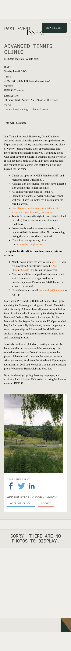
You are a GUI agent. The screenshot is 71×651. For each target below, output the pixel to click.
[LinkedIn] (32, 485)
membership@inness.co (32, 244)
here (53, 262)
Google (46, 503)
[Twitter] (21, 485)
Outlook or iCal (21, 503)
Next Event (54, 27)
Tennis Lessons (41, 109)
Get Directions (50, 100)
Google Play (27, 270)
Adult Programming (17, 109)
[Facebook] (10, 485)
